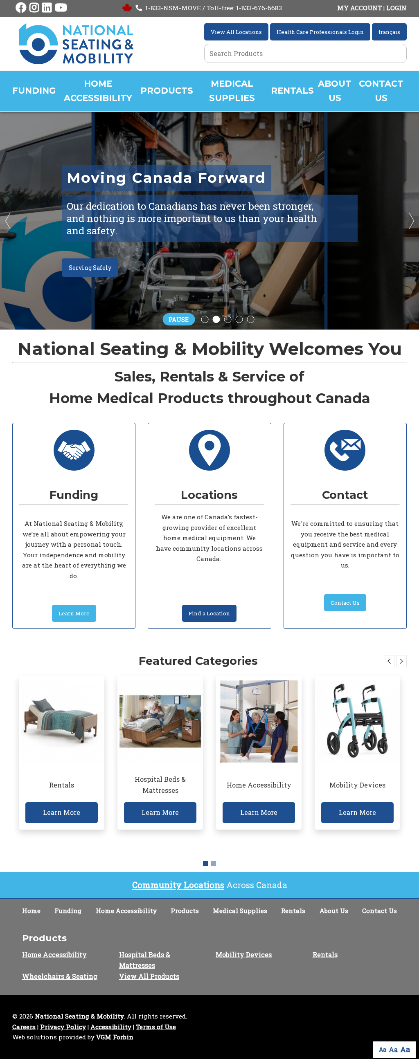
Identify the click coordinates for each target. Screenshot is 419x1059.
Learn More (74, 613)
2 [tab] (213, 863)
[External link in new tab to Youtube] (61, 8)
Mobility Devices (244, 954)
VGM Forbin (114, 1037)
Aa (382, 1049)
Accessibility (110, 1027)
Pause (179, 319)
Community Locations (178, 885)
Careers (24, 1027)
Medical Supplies (232, 91)
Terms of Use (156, 1027)
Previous (8, 221)
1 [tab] (205, 863)
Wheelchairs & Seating (59, 976)
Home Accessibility (98, 91)
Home (31, 910)
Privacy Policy (63, 1027)
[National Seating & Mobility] (76, 44)
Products (166, 90)
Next (411, 221)
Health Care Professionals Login (320, 32)
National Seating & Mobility (79, 1016)
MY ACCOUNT (359, 8)
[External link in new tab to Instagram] (34, 8)
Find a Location (209, 613)
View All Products (149, 976)
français (389, 32)
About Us (334, 91)
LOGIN (396, 8)
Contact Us (381, 91)
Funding (34, 90)
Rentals (292, 90)
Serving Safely (90, 267)
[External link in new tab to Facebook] (21, 8)
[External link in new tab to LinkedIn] (47, 8)
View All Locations (236, 32)
